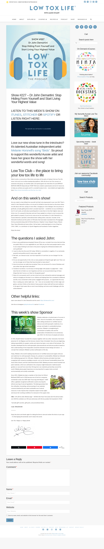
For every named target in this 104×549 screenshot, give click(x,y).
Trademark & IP (63, 527)
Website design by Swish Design (57, 533)
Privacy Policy (79, 527)
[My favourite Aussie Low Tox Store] (86, 127)
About (26, 527)
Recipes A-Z (44, 527)
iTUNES (16, 114)
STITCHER (30, 114)
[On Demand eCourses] (86, 61)
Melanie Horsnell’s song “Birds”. (30, 150)
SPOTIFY (49, 114)
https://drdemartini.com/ (47, 300)
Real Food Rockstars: (86, 106)
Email (9, 498)
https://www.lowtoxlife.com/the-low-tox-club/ (27, 190)
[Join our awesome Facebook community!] (86, 182)
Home (21, 527)
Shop (56, 527)
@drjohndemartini (29, 304)
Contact (71, 527)
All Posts (32, 527)
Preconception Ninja (83, 76)
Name (9, 489)
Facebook (41, 304)
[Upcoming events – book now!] (86, 157)
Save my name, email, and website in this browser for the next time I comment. (30, 515)
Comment (11, 467)
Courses (38, 527)
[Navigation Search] (91, 19)
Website (10, 507)
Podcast (51, 527)
